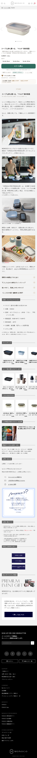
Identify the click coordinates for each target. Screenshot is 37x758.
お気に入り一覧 (28, 661)
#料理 (22, 451)
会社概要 (4, 690)
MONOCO (4, 704)
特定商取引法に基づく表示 (8, 676)
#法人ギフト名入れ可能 (14, 451)
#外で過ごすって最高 (15, 453)
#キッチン (4, 449)
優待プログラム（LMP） (8, 740)
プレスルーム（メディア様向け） (10, 696)
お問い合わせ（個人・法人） (9, 674)
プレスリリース (6, 732)
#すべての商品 (24, 453)
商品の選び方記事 (6, 738)
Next (34, 29)
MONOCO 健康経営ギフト (8, 724)
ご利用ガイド (5, 671)
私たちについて (6, 688)
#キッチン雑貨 (11, 449)
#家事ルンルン (5, 453)
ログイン (10, 661)
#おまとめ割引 (27, 451)
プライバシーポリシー (7, 679)
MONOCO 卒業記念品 (7, 721)
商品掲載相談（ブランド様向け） (10, 693)
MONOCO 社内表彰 (6, 718)
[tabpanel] (18, 27)
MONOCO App (5, 707)
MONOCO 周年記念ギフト (8, 716)
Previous (2, 29)
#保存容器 (29, 449)
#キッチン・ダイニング (20, 449)
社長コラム (4, 735)
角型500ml (7, 262)
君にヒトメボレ (28, 530)
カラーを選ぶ (18, 66)
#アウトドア (5, 451)
